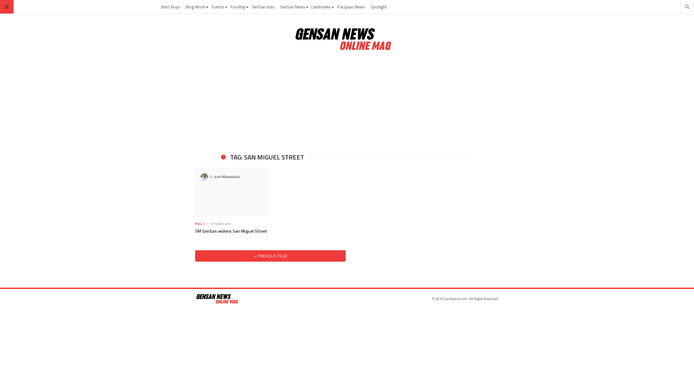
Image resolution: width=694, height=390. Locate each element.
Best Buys (170, 7)
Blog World (195, 7)
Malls (200, 224)
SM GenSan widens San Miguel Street (231, 231)
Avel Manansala (226, 176)
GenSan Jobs (263, 7)
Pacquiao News (351, 7)
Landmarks (321, 7)
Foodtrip (238, 7)
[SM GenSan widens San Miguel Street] (232, 191)
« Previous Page (270, 256)
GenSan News (292, 7)
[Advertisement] (347, 102)
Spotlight (379, 7)
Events (218, 7)
